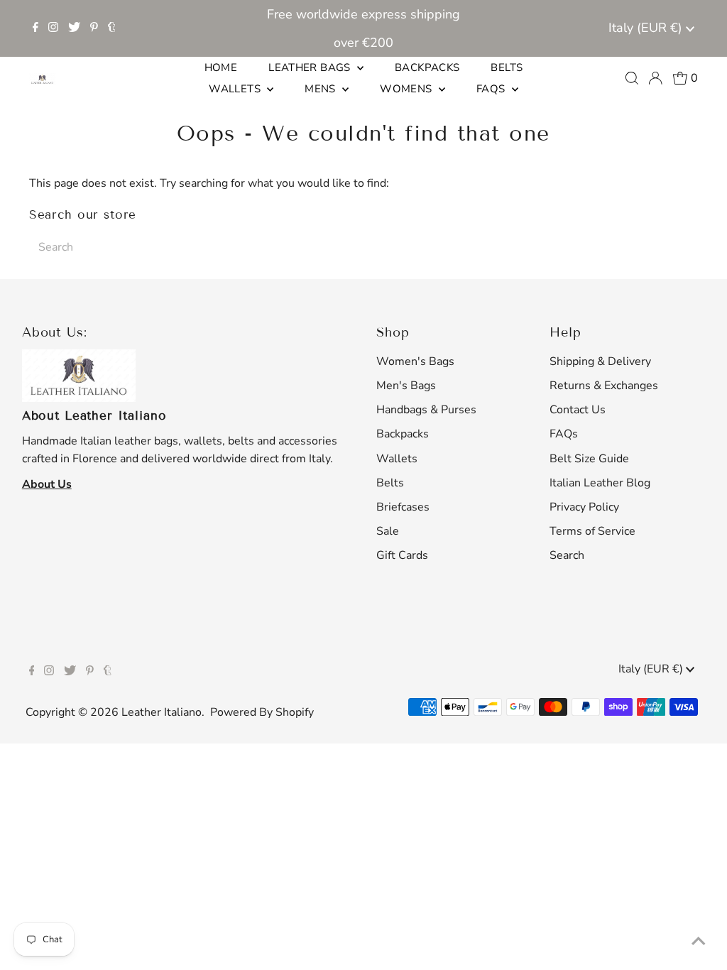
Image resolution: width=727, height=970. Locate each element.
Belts (390, 483)
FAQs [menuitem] (492, 89)
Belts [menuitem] (507, 67)
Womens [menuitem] (407, 89)
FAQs (564, 434)
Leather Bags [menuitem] (311, 67)
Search (567, 555)
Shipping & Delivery (600, 361)
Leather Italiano (161, 712)
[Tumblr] (111, 28)
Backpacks (402, 434)
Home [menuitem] (221, 67)
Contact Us (578, 410)
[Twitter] (74, 28)
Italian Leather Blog (600, 483)
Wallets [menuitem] (236, 89)
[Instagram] (53, 28)
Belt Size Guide (589, 459)
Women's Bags (415, 361)
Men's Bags (406, 385)
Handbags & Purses (426, 410)
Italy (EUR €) (647, 27)
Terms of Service (592, 531)
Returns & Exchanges (604, 385)
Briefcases (403, 507)
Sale (387, 531)
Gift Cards (402, 555)
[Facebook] (35, 28)
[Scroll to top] (698, 941)
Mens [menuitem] (322, 89)
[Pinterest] (94, 28)
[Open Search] (631, 78)
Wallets (396, 459)
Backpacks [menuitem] (427, 67)
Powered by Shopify (262, 712)
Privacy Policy (584, 507)
